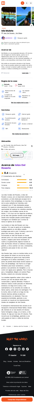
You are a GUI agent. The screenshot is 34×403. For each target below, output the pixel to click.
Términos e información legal (11, 386)
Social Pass (17, 365)
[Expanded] (4, 326)
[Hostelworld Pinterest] (23, 349)
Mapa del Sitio (24, 390)
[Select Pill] (22, 3)
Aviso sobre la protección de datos (17, 382)
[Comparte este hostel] (31, 25)
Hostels (10, 361)
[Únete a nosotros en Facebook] (6, 349)
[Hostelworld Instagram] (15, 349)
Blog (4, 361)
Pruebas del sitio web (11, 390)
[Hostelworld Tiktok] (27, 349)
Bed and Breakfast (25, 361)
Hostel (4, 28)
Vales (29, 386)
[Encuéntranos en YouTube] (19, 349)
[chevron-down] (24, 174)
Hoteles (15, 361)
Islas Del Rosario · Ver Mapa (12, 33)
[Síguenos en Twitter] (10, 349)
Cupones (24, 386)
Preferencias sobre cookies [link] (17, 394)
